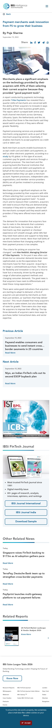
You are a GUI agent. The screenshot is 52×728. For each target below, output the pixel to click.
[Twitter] (39, 42)
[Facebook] (35, 42)
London (44, 688)
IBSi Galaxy (22, 694)
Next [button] (48, 638)
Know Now (12, 678)
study (5, 156)
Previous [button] (4, 638)
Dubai (44, 694)
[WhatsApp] (47, 42)
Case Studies (7, 698)
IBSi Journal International (26, 503)
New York (45, 691)
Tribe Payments (18, 100)
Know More (26, 634)
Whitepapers (7, 691)
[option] (26, 638)
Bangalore (45, 701)
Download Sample (26, 521)
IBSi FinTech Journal (24, 688)
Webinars (6, 694)
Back (8, 14)
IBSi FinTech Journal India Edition (28, 691)
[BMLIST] (26, 419)
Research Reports (8, 688)
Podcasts (6, 701)
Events (5, 705)
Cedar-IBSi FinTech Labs (25, 698)
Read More (10, 352)
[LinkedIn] (31, 42)
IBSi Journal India (26, 512)
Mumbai (45, 698)
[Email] (43, 42)
